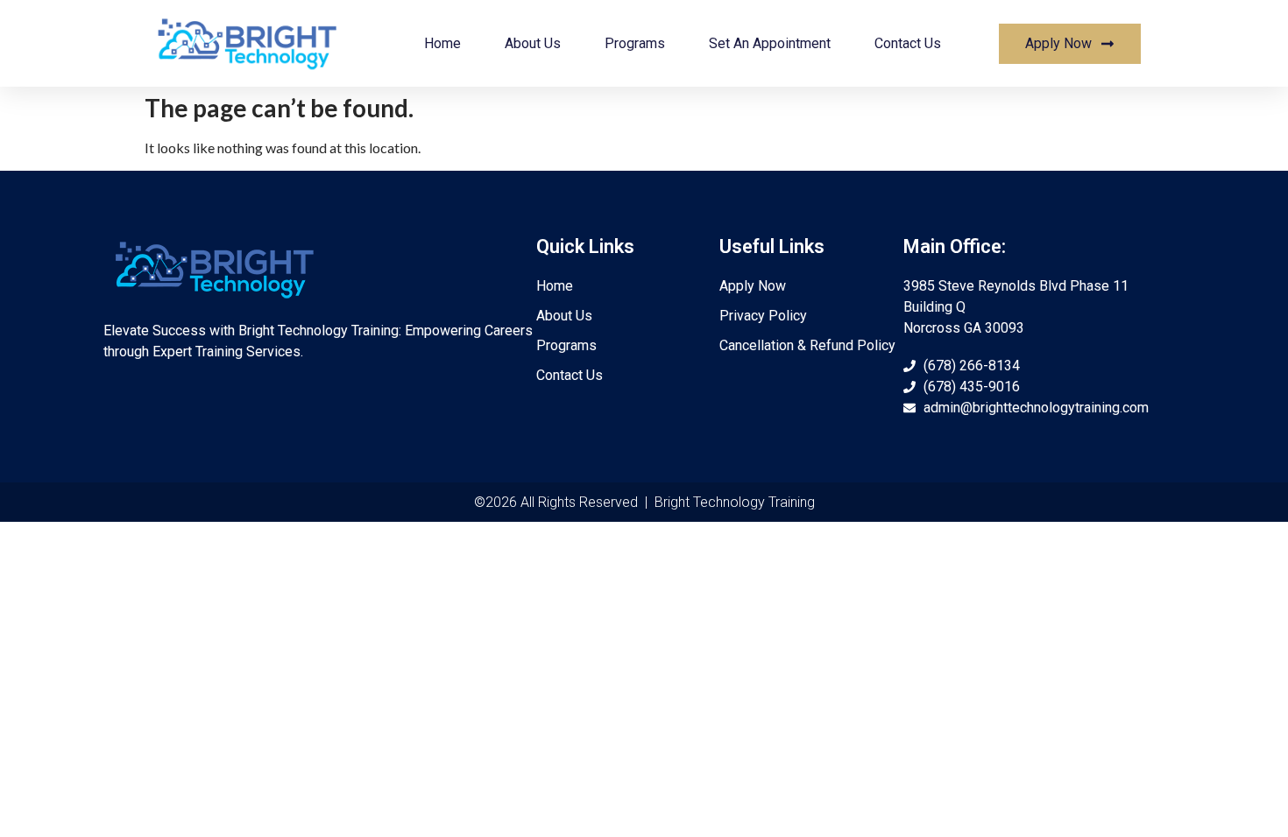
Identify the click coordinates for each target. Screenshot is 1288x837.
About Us (533, 43)
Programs (635, 43)
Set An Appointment (770, 43)
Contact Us (907, 43)
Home (442, 43)
